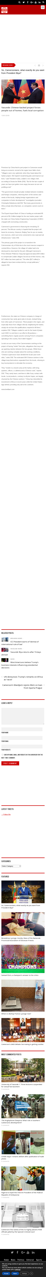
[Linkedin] (39, 2)
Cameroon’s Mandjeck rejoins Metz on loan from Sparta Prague (23, 686)
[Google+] (31, 2)
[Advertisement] (23, 38)
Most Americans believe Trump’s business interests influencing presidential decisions (19, 665)
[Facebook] (27, 2)
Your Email (5, 741)
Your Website (5, 749)
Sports (39, 1259)
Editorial (30, 1259)
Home (6, 1259)
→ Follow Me (6, 814)
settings (17, 1270)
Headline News (16, 649)
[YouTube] (35, 2)
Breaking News (16, 638)
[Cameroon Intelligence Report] (4, 12)
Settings (24, 1273)
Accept (6, 1273)
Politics (21, 1259)
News (12, 659)
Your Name (4, 732)
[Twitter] (23, 2)
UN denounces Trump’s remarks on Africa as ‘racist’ (22, 678)
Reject (15, 1273)
